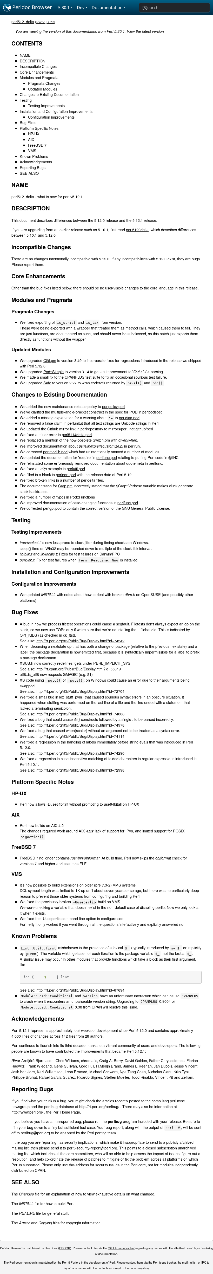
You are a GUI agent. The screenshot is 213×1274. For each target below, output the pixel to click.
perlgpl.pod (52, 508)
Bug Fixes (28, 122)
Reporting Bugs (32, 167)
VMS (32, 150)
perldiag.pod (129, 417)
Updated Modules (42, 89)
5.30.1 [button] (64, 7)
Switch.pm (101, 440)
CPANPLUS (74, 377)
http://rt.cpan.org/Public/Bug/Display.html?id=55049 (78, 668)
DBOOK (64, 1248)
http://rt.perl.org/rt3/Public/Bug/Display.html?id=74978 (80, 725)
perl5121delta (22, 21)
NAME (25, 55)
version (115, 322)
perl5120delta (137, 229)
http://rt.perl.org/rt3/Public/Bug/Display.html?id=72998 (80, 770)
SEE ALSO (29, 173)
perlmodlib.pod (55, 451)
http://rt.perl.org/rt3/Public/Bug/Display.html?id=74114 (80, 736)
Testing (26, 100)
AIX (31, 139)
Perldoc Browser (31, 7)
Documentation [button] (107, 7)
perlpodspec (152, 412)
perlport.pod (66, 474)
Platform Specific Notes (39, 128)
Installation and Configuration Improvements (56, 111)
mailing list (189, 1262)
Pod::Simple (53, 371)
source (40, 22)
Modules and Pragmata (39, 77)
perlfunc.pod (106, 457)
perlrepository (92, 428)
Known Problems (34, 156)
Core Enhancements (37, 72)
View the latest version (145, 31)
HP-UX (33, 133)
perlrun (134, 446)
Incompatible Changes (38, 66)
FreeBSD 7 (37, 145)
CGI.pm (49, 360)
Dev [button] (80, 7)
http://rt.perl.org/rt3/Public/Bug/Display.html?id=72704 (80, 691)
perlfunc (155, 463)
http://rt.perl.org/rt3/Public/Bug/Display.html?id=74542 (80, 640)
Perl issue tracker (164, 1262)
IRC (203, 1262)
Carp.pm (65, 485)
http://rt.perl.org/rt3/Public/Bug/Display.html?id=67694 (80, 990)
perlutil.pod (76, 468)
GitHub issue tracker (121, 1248)
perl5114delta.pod (77, 434)
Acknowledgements (36, 161)
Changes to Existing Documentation (49, 94)
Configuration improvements (51, 117)
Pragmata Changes (44, 83)
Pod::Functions (82, 497)
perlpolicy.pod (113, 406)
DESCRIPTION (32, 60)
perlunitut (75, 423)
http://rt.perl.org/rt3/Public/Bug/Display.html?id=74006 (80, 713)
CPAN (50, 22)
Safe (47, 382)
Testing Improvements (46, 105)
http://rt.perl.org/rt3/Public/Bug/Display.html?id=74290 (80, 753)
